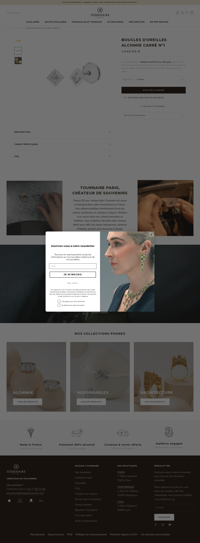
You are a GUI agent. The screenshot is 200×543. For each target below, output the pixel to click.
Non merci (72, 283)
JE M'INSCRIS (73, 274)
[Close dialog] (151, 234)
